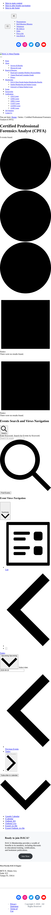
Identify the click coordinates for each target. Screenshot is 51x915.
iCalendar (9, 819)
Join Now (25, 856)
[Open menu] (7, 26)
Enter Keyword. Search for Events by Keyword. (20, 436)
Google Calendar (12, 816)
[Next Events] (6, 648)
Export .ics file (11, 826)
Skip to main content (13, 3)
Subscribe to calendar (9, 775)
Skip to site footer (12, 8)
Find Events (5, 493)
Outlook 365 (10, 821)
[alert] (25, 324)
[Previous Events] (28, 646)
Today (2, 653)
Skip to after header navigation (17, 5)
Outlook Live (10, 823)
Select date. (23, 667)
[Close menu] (13, 16)
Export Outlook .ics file (15, 828)
